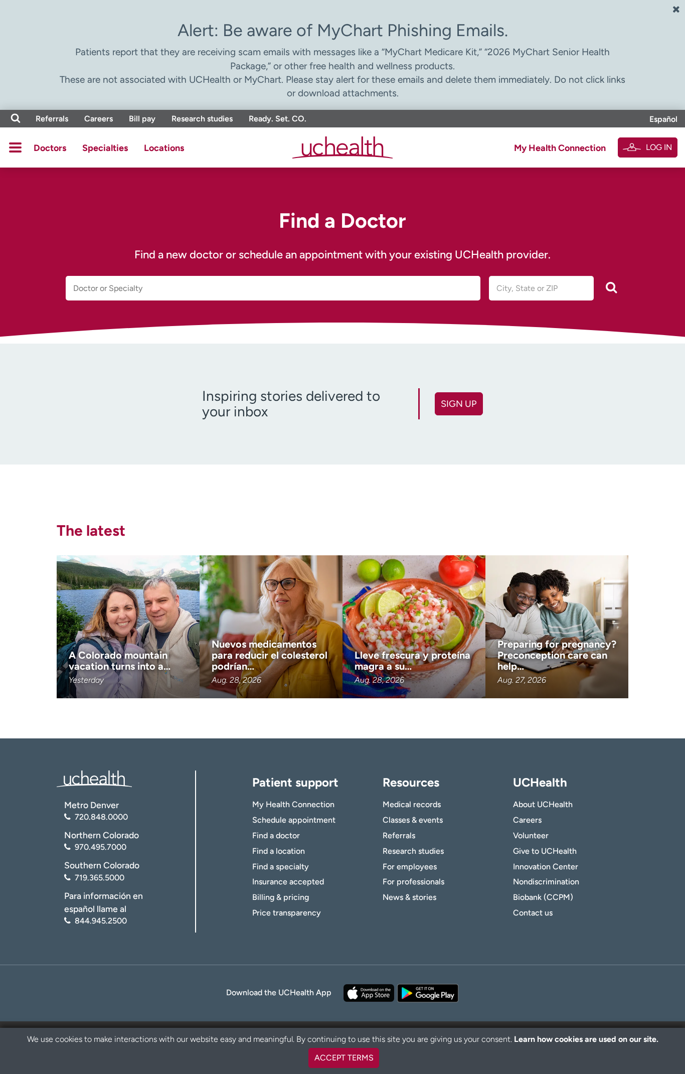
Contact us (533, 912)
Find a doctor (276, 835)
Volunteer (531, 835)
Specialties (105, 148)
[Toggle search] (16, 118)
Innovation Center (545, 866)
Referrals (52, 118)
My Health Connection (560, 148)
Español (663, 119)
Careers (98, 118)
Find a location (278, 851)
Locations (164, 148)
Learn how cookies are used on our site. (586, 1039)
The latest (91, 530)
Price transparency (286, 912)
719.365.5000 (99, 877)
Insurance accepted (288, 881)
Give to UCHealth (545, 851)
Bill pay (142, 118)
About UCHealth (543, 804)
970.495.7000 (100, 847)
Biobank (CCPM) (543, 897)
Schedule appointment (293, 820)
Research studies (202, 118)
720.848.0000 (101, 817)
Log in (659, 147)
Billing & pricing (280, 897)
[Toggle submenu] (15, 147)
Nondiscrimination (546, 881)
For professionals (413, 881)
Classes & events (413, 820)
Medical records (412, 804)
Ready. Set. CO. (277, 118)
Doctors (50, 148)
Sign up (458, 403)
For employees (410, 866)
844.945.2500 (101, 921)
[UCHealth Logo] (94, 778)
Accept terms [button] (344, 1057)
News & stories (409, 897)
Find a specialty (280, 866)
